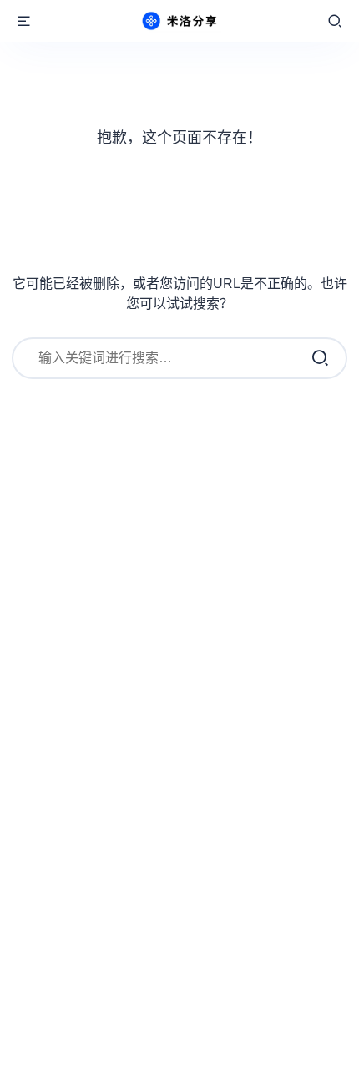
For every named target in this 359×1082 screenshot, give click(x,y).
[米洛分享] (179, 20)
